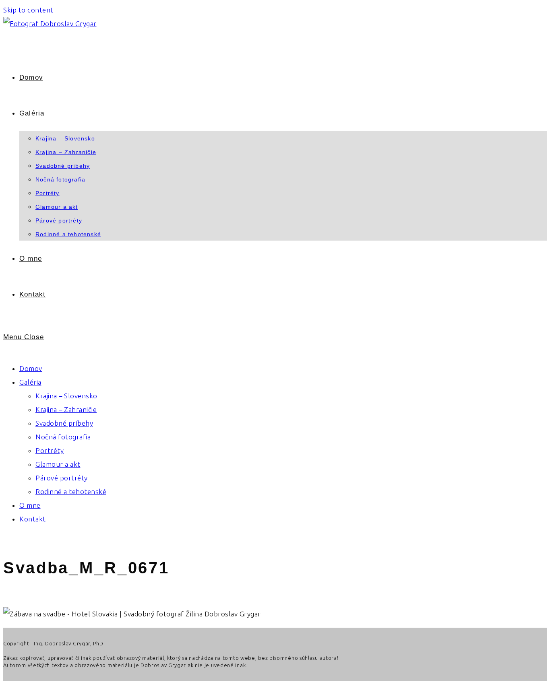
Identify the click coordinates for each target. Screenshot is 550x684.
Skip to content (28, 10)
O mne (30, 505)
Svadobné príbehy (64, 423)
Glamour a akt (58, 464)
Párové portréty (61, 478)
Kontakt (32, 519)
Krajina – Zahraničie (66, 409)
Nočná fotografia (63, 437)
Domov (30, 368)
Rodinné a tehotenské (70, 491)
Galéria (30, 382)
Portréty (49, 450)
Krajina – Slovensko (66, 396)
